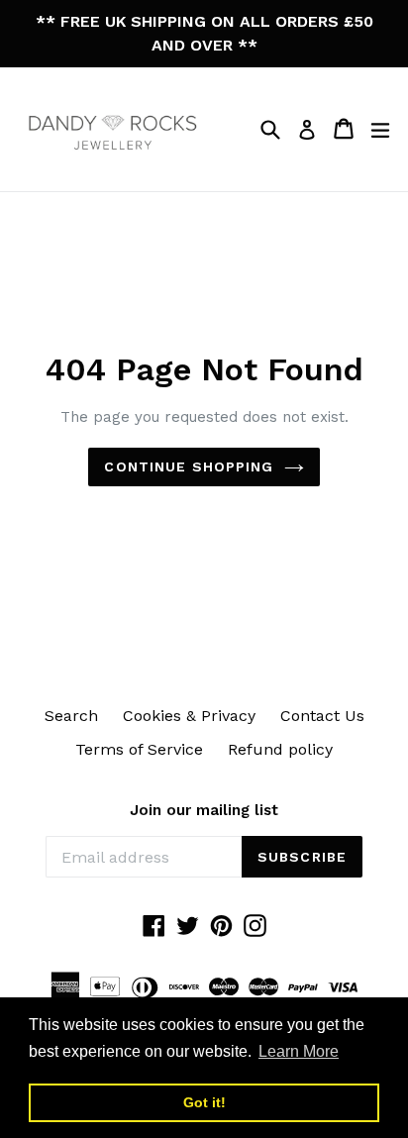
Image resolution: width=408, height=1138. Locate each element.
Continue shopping (188, 466)
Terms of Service (139, 749)
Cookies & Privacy (189, 715)
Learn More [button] (298, 1051)
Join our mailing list (204, 810)
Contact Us (322, 715)
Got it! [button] (204, 1102)
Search (71, 715)
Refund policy (280, 749)
